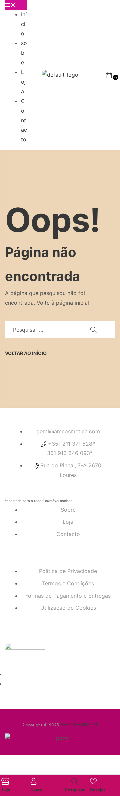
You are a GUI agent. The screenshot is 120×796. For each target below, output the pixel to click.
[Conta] (33, 781)
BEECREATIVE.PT (79, 725)
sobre (24, 53)
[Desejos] (93, 781)
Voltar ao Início (26, 353)
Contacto (24, 120)
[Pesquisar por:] (60, 329)
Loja (23, 82)
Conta (36, 789)
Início (24, 24)
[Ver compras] (109, 74)
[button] (16, 5)
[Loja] (5, 781)
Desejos (98, 789)
